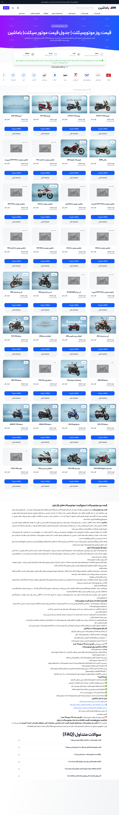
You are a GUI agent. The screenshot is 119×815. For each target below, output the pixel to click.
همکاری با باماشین (35, 13)
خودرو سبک (97, 13)
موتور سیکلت (84, 13)
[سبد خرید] (18, 8)
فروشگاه (46, 13)
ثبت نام (6, 8)
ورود (13, 8)
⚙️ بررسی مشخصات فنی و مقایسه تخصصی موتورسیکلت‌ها (88, 704)
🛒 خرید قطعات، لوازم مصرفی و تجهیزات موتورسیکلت (90, 707)
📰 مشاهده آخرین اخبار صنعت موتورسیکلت (93, 701)
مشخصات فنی (103, 133)
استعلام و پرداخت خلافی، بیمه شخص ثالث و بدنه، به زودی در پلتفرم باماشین (59, 2)
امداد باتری (21, 13)
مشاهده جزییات (102, 129)
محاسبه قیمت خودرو (57, 13)
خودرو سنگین (71, 13)
